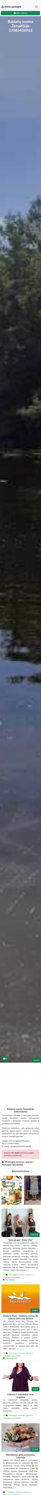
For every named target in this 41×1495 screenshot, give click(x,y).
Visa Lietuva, (10, 1280)
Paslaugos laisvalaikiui (12, 1277)
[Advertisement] (20, 1084)
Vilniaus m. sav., (11, 1358)
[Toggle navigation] (36, 7)
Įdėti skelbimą (21, 13)
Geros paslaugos (12, 7)
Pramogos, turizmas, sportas (20, 1275)
